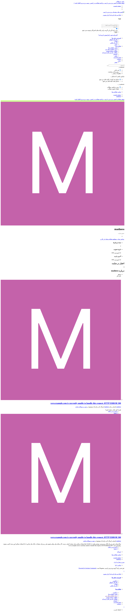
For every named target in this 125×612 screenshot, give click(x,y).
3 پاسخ (116, 413)
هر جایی (116, 70)
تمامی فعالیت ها (113, 47)
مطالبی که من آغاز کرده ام (110, 52)
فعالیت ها (118, 46)
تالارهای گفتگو (114, 39)
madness (118, 407)
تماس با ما (118, 565)
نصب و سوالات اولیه (81, 407)
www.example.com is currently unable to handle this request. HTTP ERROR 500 (86, 403)
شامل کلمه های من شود (111, 81)
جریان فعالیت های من (111, 49)
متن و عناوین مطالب (113, 87)
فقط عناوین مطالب (113, 89)
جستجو (116, 54)
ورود (116, 32)
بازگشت (115, 581)
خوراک (119, 552)
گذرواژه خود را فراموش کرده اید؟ (108, 35)
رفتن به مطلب (120, 1)
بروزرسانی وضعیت (113, 72)
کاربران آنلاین (114, 43)
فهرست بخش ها (116, 38)
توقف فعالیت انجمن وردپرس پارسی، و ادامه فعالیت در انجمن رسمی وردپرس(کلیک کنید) (99, 3)
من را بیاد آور (114, 30)
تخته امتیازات (117, 57)
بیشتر (116, 44)
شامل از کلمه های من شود (109, 79)
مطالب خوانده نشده (112, 51)
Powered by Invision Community (88, 568)
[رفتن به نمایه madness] (61, 399)
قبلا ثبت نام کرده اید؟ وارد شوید (112, 15)
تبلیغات (119, 59)
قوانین (116, 41)
